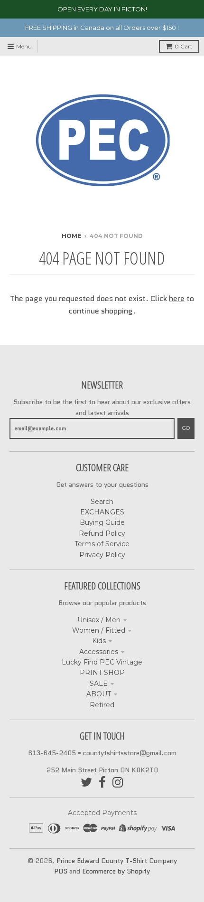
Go (186, 428)
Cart (184, 46)
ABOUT (98, 694)
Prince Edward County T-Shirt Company (116, 860)
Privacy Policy (102, 555)
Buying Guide (102, 522)
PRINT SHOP (102, 672)
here (177, 298)
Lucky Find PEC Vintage (102, 662)
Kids (99, 640)
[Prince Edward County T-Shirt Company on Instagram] (117, 782)
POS (60, 871)
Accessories (98, 651)
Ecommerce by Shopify (116, 871)
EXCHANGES (102, 512)
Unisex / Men (99, 620)
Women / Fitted (98, 630)
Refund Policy (102, 533)
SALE (99, 683)
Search (102, 501)
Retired (102, 705)
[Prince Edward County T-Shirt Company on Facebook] (102, 782)
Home (71, 235)
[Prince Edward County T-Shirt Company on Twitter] (86, 782)
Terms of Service (102, 544)
